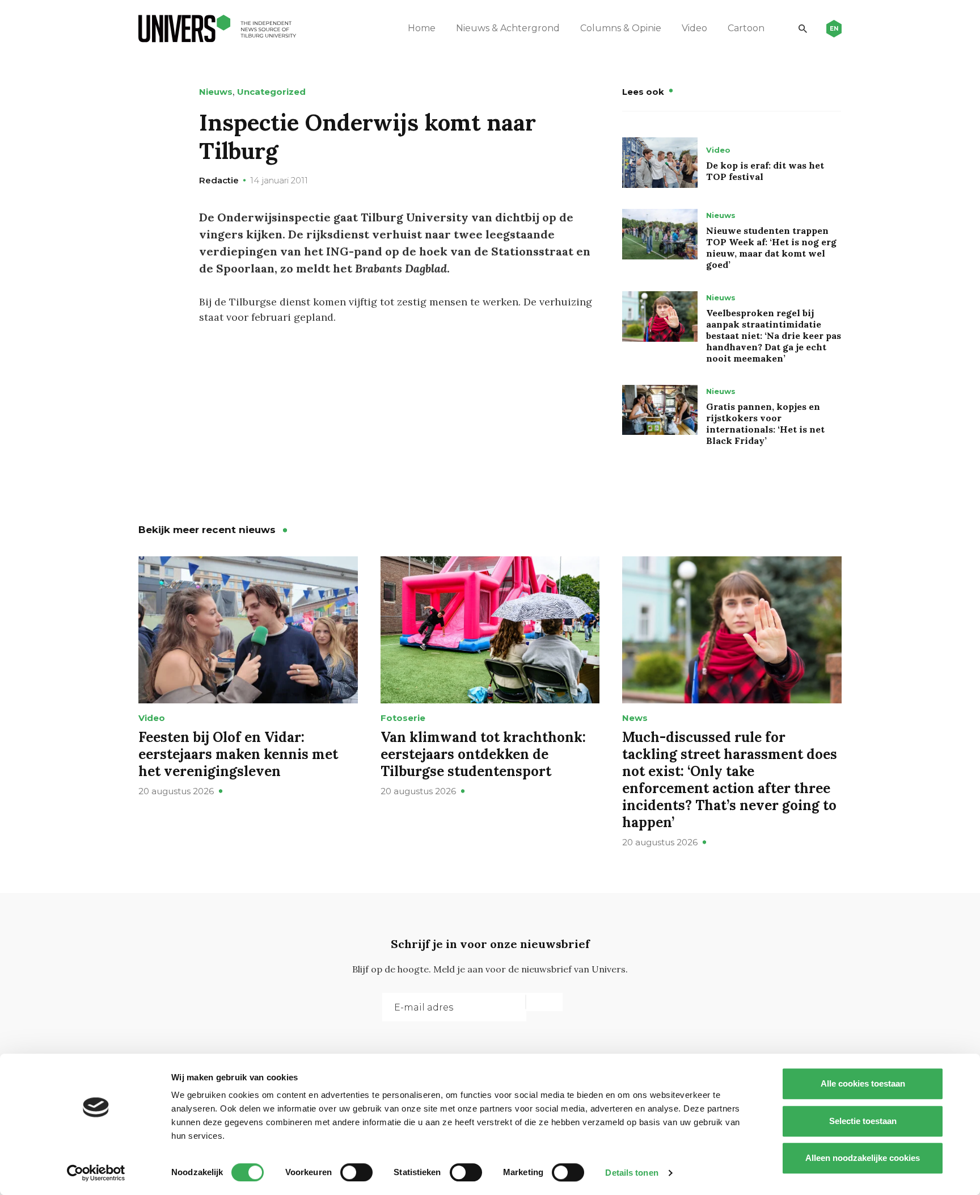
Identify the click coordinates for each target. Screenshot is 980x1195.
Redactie (219, 180)
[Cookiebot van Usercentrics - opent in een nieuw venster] (96, 1172)
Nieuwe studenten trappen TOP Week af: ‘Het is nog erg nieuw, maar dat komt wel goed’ (771, 247)
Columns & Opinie (620, 28)
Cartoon (746, 28)
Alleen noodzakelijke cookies (862, 1158)
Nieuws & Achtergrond (508, 28)
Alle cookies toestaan (863, 1083)
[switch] (356, 1172)
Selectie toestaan (863, 1121)
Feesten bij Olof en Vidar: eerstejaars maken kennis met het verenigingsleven (238, 754)
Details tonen (631, 1172)
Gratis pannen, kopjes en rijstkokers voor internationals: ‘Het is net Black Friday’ (765, 423)
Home (422, 28)
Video (694, 28)
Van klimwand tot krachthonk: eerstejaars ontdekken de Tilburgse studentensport (483, 754)
